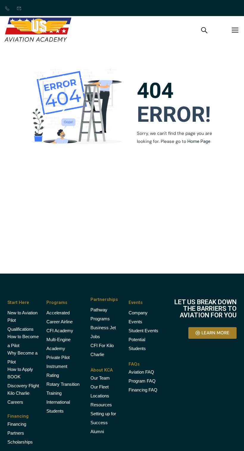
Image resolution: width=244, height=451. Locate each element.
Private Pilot (58, 357)
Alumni (97, 431)
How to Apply (20, 369)
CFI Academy (59, 330)
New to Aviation (22, 312)
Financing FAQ (143, 389)
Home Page (198, 141)
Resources (101, 404)
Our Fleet (99, 386)
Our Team (100, 377)
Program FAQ (142, 380)
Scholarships (20, 441)
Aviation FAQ (141, 371)
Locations (99, 395)
